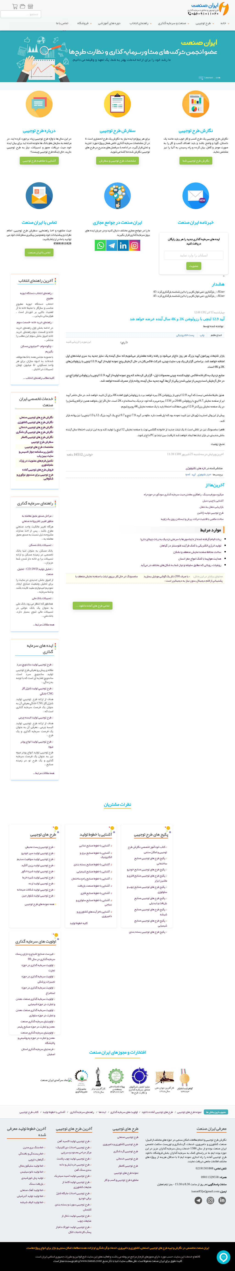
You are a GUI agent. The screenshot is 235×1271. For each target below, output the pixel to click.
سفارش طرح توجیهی (42, 442)
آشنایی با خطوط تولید (54, 1112)
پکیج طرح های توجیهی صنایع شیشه (150, 911)
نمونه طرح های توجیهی (189, 1112)
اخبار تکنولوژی (204, 474)
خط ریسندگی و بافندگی (31, 1153)
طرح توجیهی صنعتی (127, 1137)
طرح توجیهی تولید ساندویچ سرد (34, 664)
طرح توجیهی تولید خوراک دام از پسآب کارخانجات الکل (73, 1229)
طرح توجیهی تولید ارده (41, 883)
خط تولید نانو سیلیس (31, 1171)
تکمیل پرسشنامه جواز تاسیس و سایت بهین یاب (36, 454)
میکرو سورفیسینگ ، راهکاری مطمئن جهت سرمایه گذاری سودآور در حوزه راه (184, 494)
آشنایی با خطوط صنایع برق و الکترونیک (96, 855)
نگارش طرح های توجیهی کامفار (37, 437)
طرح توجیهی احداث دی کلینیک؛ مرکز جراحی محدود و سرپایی (73, 1149)
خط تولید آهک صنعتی (31, 1190)
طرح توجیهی (202, 23)
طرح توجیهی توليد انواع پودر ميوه (36, 744)
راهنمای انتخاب (135, 23)
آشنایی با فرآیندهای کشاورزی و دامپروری (94, 914)
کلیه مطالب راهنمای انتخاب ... (38, 378)
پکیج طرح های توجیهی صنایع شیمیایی (150, 923)
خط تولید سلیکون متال (31, 1165)
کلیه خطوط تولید (78, 923)
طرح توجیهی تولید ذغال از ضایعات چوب (76, 1218)
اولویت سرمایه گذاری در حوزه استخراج (38, 990)
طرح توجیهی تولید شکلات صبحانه (35, 889)
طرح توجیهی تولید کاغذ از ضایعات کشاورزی (76, 1184)
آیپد (194, 474)
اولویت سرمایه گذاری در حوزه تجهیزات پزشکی (38, 978)
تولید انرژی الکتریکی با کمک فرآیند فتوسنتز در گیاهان (190, 546)
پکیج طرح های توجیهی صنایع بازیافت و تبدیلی (150, 900)
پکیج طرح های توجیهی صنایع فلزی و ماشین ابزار (147, 878)
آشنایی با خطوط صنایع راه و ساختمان (90, 878)
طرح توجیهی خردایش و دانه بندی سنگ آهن (75, 1167)
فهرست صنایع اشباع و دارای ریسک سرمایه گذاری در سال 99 (35, 956)
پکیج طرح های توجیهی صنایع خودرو (146, 869)
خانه (223, 23)
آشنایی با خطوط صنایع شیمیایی (93, 871)
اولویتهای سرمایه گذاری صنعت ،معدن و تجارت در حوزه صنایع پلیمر (36, 1023)
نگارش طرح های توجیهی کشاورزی (35, 422)
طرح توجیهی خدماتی (127, 1158)
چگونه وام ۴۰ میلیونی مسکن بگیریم (37, 348)
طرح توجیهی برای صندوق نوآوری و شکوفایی (35, 477)
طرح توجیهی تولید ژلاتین (210, 512)
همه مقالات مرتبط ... (43, 624)
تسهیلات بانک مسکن (40, 545)
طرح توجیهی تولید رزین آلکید (37, 865)
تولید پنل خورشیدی (32, 1178)
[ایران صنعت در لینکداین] (220, 1201)
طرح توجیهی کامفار (128, 1165)
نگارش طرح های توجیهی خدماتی (36, 427)
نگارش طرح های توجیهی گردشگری (34, 432)
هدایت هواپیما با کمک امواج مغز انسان (199, 559)
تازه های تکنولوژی (196, 468)
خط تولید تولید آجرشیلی (30, 1196)
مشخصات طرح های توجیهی (39, 447)
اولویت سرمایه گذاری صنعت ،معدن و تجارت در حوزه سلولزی (35, 1012)
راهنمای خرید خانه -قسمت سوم (34, 322)
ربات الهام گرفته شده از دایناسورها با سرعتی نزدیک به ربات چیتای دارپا (180, 539)
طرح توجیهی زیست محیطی (39, 847)
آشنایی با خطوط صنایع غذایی (94, 845)
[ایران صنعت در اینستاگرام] (208, 1201)
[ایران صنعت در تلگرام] (196, 1201)
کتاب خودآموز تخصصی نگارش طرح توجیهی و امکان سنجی (147, 849)
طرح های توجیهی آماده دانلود (157, 1112)
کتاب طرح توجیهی (29, 1112)
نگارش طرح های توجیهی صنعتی (36, 417)
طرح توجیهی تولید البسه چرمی (35, 717)
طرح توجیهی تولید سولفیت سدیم (35, 859)
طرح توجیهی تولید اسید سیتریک (72, 1176)
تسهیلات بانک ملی (41, 598)
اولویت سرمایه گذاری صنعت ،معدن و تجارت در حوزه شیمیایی (35, 1001)
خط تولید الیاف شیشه (31, 1202)
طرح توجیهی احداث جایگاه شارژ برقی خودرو (73, 1195)
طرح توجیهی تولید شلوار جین (37, 895)
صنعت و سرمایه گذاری (170, 23)
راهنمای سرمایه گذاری (82, 1112)
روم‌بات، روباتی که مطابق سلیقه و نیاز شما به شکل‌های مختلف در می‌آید (181, 565)
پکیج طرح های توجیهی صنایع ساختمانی (150, 860)
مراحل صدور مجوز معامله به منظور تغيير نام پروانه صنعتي (37, 518)
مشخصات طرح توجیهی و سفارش (117, 161)
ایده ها (102, 1112)
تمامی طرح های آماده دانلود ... (92, 606)
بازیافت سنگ (36, 1184)
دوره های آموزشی (104, 23)
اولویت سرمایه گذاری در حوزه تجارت (38, 967)
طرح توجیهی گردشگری (125, 1151)
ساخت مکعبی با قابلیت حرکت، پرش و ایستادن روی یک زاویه (192, 519)
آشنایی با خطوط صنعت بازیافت (94, 885)
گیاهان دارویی (35, 1159)
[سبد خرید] (15, 7)
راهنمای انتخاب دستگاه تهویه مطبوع (36, 295)
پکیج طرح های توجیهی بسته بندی (147, 932)
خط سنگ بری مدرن (33, 1147)
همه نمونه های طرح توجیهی (40, 904)
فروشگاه (77, 23)
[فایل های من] (22, 7)
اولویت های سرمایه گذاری (124, 1112)
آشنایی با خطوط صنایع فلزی (95, 893)
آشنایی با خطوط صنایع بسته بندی (92, 864)
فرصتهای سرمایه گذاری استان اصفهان (38, 1051)
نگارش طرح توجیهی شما (195, 161)
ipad (187, 474)
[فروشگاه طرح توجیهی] (30, 7)
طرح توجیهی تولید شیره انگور (37, 871)
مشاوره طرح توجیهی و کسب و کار (121, 1180)
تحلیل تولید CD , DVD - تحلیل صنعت (35, 571)
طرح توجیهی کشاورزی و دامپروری (120, 1144)
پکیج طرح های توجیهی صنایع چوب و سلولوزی (147, 889)
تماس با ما (55, 23)
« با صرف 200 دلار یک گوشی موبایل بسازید (167, 576)
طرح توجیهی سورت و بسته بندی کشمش (73, 1206)
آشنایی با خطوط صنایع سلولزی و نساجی (94, 902)
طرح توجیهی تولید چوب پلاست (73, 1158)
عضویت (193, 266)
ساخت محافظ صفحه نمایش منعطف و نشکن (197, 552)
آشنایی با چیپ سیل (213, 500)
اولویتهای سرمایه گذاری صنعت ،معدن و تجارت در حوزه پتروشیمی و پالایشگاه (36, 1038)
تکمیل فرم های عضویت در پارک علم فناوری (36, 463)
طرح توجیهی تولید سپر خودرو (37, 853)
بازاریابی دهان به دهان (212, 507)
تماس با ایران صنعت (39, 252)
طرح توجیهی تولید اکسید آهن (73, 1141)
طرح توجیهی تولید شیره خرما (37, 877)
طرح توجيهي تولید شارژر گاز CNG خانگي (37, 690)
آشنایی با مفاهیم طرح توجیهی (39, 161)
